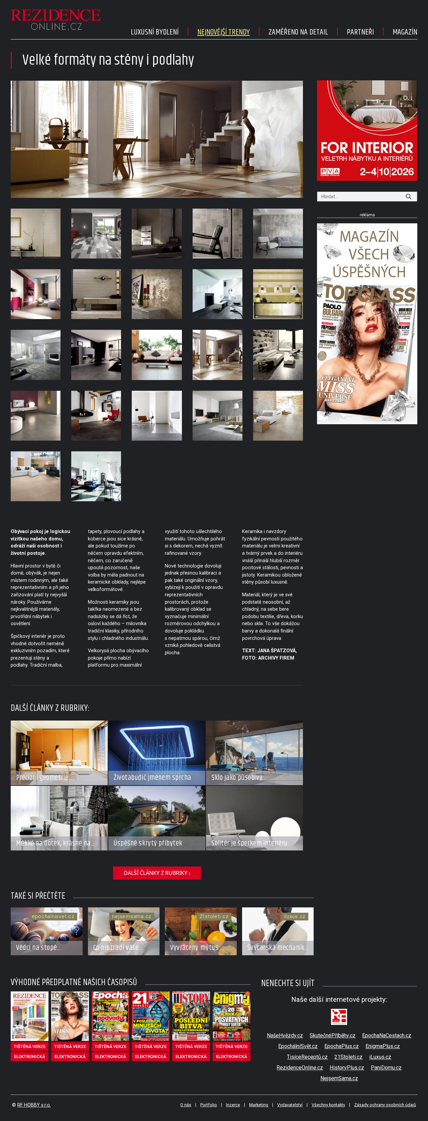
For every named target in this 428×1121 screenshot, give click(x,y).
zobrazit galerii (157, 139)
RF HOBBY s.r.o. (34, 1105)
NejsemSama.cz (339, 1078)
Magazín (405, 32)
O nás (185, 1104)
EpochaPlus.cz (341, 1046)
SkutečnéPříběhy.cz (332, 1035)
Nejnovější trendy (223, 32)
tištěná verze (29, 1046)
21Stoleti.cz (348, 1057)
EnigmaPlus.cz (382, 1046)
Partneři (360, 32)
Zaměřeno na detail (298, 32)
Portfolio (208, 1104)
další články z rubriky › (157, 873)
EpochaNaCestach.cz (386, 1035)
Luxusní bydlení (155, 32)
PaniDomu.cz (386, 1067)
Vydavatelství (290, 1104)
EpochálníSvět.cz (298, 1046)
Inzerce (233, 1104)
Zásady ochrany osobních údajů (385, 1104)
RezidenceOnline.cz (300, 1067)
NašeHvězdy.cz (285, 1035)
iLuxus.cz (380, 1057)
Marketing (258, 1104)
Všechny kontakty (328, 1104)
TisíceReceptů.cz (307, 1057)
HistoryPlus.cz (347, 1067)
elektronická (29, 1056)
